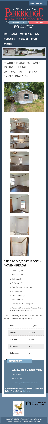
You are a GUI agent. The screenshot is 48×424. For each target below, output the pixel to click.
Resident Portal (18, 22)
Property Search (38, 3)
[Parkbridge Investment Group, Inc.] (24, 14)
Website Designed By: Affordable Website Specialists (24, 421)
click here (26, 391)
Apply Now (38, 22)
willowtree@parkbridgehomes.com (24, 383)
